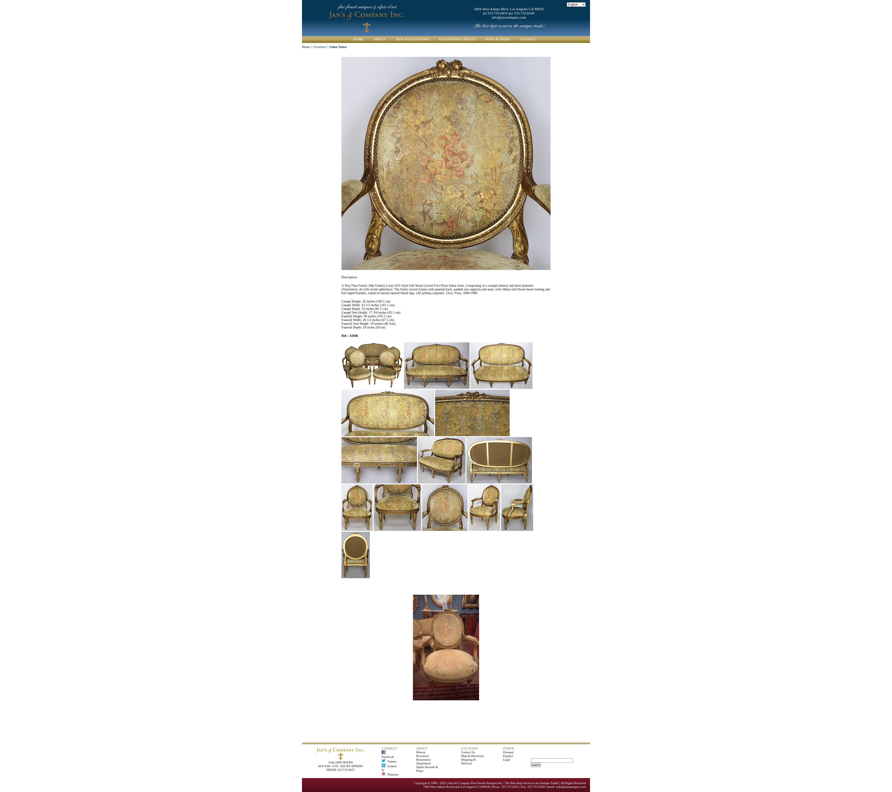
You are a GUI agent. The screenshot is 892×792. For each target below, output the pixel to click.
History (421, 752)
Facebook (388, 755)
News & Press (497, 39)
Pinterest (391, 774)
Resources (422, 756)
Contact (528, 39)
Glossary (508, 752)
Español (508, 756)
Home (358, 39)
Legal (506, 759)
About (380, 39)
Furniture (320, 47)
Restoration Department (423, 761)
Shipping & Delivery (468, 761)
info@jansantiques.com (509, 17)
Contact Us (468, 752)
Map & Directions (472, 756)
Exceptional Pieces (457, 39)
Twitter (390, 761)
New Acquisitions (412, 39)
